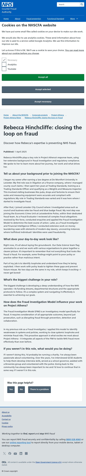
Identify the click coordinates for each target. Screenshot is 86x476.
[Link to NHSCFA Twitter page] (4, 454)
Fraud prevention (34, 19)
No (21, 389)
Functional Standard (55, 19)
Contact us (6, 419)
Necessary (12, 60)
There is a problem (39, 389)
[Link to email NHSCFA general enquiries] (26, 454)
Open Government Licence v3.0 (48, 462)
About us (5, 412)
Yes (11, 389)
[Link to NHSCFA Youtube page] (15, 455)
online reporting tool (20, 442)
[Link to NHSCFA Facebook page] (9, 454)
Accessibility (7, 416)
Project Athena (57, 115)
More (73, 19)
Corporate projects (40, 115)
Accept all (43, 77)
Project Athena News (12, 118)
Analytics (12, 64)
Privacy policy (7, 426)
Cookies (5, 423)
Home (6, 19)
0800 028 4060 (73, 439)
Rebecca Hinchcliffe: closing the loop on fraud (44, 118)
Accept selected (43, 89)
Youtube (12, 69)
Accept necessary (43, 101)
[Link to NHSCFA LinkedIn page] (20, 454)
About (17, 19)
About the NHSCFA (20, 115)
